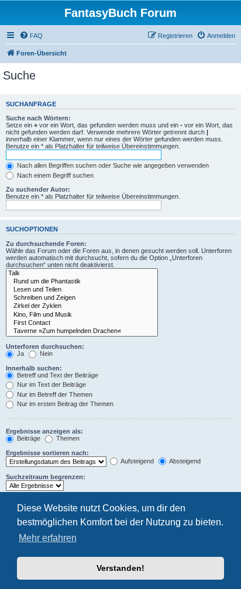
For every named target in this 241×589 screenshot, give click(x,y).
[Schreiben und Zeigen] (82, 298)
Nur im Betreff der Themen (53, 394)
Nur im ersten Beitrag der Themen (64, 403)
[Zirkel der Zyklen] (82, 306)
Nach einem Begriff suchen (54, 175)
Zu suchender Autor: (38, 189)
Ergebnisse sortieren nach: (47, 452)
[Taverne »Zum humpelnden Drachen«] (82, 331)
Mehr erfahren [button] (48, 538)
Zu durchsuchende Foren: (46, 243)
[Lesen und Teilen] (82, 290)
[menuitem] (31, 36)
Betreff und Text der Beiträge (56, 375)
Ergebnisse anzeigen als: (44, 431)
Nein (45, 353)
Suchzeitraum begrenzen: (45, 476)
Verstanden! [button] (120, 568)
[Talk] (82, 273)
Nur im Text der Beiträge (50, 384)
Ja (19, 353)
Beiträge (27, 438)
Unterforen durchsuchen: (45, 346)
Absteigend (184, 461)
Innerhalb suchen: (34, 368)
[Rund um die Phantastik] (82, 282)
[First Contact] (82, 323)
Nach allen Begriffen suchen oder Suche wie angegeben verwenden (112, 165)
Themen (67, 438)
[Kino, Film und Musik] (82, 315)
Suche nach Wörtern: (38, 118)
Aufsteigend (136, 461)
